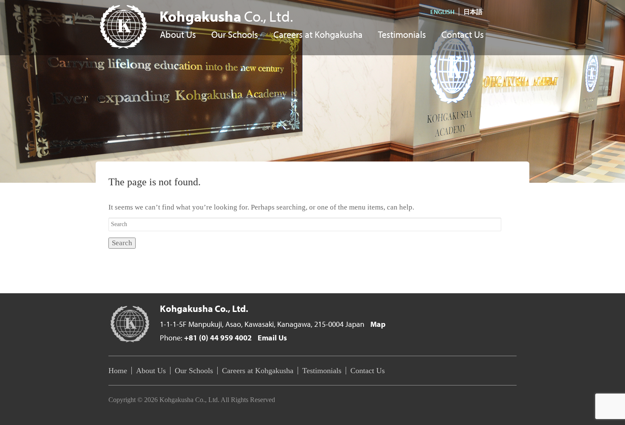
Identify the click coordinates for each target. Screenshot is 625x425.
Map (378, 324)
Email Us (272, 338)
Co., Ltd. (226, 16)
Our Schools (234, 35)
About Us (178, 35)
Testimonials (402, 35)
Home (117, 370)
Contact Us (462, 35)
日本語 (473, 12)
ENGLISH (442, 12)
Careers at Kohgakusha (318, 35)
